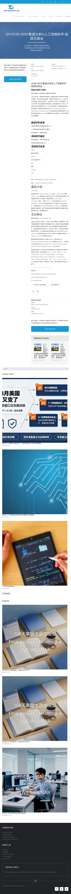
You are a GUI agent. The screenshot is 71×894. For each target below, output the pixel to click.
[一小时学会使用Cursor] (34, 553)
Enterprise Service (20, 16)
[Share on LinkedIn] (38, 291)
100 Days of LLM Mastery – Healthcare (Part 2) (15, 741)
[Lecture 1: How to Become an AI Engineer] (34, 780)
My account (62, 1)
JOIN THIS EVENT (15, 79)
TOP (35, 881)
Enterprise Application (9, 837)
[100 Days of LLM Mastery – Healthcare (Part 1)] (34, 637)
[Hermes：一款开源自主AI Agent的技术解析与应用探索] (34, 481)
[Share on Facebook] (33, 291)
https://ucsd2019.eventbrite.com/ (39, 304)
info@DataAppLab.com (37, 313)
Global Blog (58, 16)
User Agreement (7, 856)
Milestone (5, 852)
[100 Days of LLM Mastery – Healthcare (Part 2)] (34, 708)
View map (65, 68)
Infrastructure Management (10, 839)
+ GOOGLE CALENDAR (39, 285)
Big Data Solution (7, 834)
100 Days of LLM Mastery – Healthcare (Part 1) (15, 670)
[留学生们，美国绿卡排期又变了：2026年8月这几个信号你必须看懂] (34, 410)
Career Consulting (33, 16)
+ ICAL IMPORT (55, 285)
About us (43, 16)
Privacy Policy (6, 858)
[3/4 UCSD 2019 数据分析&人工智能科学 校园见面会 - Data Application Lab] (11, 8)
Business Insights (7, 832)
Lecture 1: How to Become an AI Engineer (14, 813)
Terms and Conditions (8, 854)
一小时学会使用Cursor (8, 586)
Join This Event (50, 329)
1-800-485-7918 (35, 309)
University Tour (35, 76)
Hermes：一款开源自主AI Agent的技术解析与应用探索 (18, 515)
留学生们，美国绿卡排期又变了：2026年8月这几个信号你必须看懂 (21, 443)
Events (51, 16)
